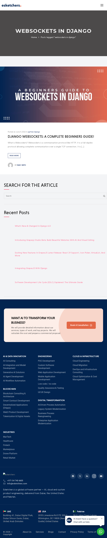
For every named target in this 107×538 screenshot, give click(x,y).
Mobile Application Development (46, 378)
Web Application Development (52, 372)
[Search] (104, 196)
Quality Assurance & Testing (51, 388)
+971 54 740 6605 (15, 480)
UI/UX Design (44, 392)
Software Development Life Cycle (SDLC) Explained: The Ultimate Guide (49, 282)
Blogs (51, 532)
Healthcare (8, 441)
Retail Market (9, 458)
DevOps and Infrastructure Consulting (85, 371)
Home (34, 37)
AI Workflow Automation (14, 380)
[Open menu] (102, 5)
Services (40, 532)
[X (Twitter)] (80, 476)
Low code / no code (47, 384)
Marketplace (8, 449)
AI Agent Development (13, 376)
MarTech (7, 437)
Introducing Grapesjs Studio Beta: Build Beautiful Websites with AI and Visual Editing (54, 240)
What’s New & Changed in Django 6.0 (33, 226)
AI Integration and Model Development (14, 366)
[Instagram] (94, 476)
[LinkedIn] (87, 476)
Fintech (6, 445)
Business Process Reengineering (46, 415)
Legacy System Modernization (52, 409)
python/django (34, 132)
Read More (14, 155)
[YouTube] (101, 476)
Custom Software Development (46, 366)
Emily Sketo (21, 165)
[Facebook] (73, 476)
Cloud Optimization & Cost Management (85, 378)
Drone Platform (10, 453)
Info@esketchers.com (17, 483)
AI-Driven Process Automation (51, 405)
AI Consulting (9, 361)
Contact (62, 532)
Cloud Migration (80, 365)
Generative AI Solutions (14, 372)
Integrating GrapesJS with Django (31, 268)
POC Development (46, 361)
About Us (27, 532)
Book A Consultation (79, 325)
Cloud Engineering (81, 361)
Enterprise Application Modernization (48, 422)
